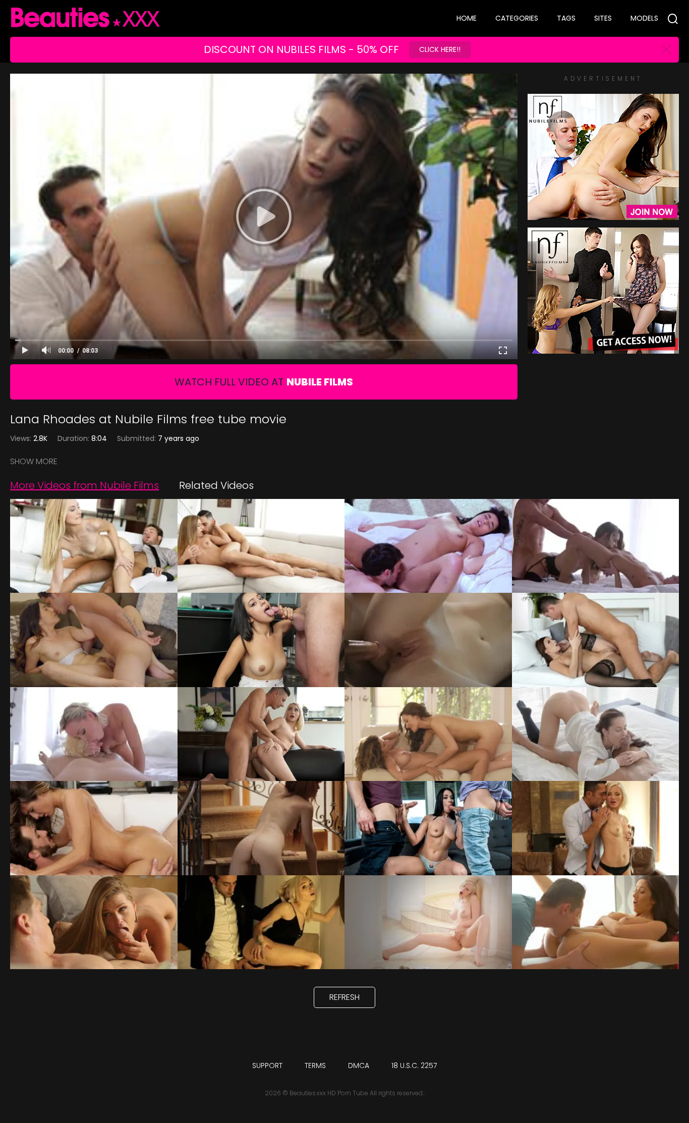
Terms (315, 1065)
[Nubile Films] (603, 214)
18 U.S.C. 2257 (414, 1065)
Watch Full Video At (264, 382)
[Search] (673, 19)
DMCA (358, 1065)
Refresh (344, 997)
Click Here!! (440, 49)
